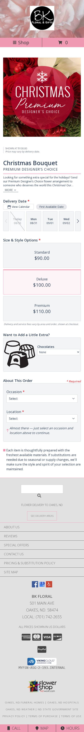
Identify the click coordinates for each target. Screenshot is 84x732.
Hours (72, 728)
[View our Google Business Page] (42, 586)
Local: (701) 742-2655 (42, 616)
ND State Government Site (58, 709)
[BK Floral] (42, 28)
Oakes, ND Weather (20, 709)
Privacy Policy (14, 716)
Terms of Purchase (43, 716)
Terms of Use (71, 716)
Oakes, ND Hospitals (63, 702)
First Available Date (51, 207)
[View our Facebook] (35, 586)
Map (43, 728)
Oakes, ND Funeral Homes (24, 702)
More (9, 190)
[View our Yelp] (49, 586)
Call (15, 728)
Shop (23, 42)
